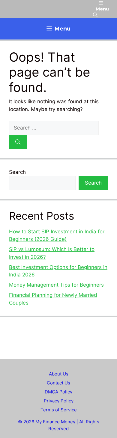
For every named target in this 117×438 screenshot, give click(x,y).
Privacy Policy (59, 401)
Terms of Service (58, 410)
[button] (95, 15)
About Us (58, 374)
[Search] (18, 142)
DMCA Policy (58, 392)
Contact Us (58, 383)
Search (17, 172)
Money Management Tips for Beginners (57, 285)
